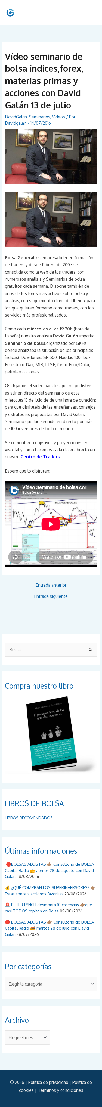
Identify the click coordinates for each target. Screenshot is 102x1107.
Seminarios (39, 117)
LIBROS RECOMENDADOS (29, 817)
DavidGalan (16, 117)
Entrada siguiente (51, 596)
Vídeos (58, 117)
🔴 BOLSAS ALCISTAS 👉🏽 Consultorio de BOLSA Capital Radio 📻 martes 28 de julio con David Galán (49, 928)
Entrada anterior (51, 585)
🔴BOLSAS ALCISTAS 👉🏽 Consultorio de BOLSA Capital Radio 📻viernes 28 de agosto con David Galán (49, 870)
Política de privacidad (48, 1082)
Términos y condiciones (60, 1090)
